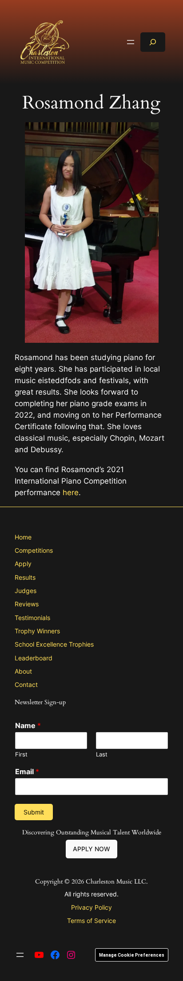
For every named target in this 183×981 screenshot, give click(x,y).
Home (23, 537)
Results (25, 577)
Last (101, 754)
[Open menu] (130, 42)
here (71, 492)
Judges (25, 590)
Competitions (34, 550)
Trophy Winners (37, 631)
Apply (23, 563)
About (23, 671)
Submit (34, 812)
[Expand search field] (152, 41)
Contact (26, 684)
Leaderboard (33, 658)
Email (27, 771)
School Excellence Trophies (54, 644)
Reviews (27, 604)
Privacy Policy (91, 907)
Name (28, 725)
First (21, 754)
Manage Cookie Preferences (131, 955)
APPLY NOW (91, 849)
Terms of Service (91, 920)
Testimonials (32, 617)
